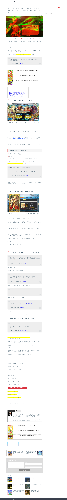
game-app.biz (11, 2)
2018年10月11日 (24, 263)
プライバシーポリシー (10, 499)
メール (26, 465)
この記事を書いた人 (12, 410)
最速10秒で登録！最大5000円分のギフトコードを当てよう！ (27, 425)
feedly (36, 445)
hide (20, 87)
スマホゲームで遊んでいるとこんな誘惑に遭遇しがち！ (27, 75)
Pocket (25, 445)
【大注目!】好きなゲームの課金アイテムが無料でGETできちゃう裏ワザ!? (27, 70)
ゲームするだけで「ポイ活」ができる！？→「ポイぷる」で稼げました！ (27, 80)
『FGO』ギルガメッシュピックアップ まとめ (16, 94)
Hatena (13, 445)
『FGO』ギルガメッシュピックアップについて (16, 90)
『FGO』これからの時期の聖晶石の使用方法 (16, 92)
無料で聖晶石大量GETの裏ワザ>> (17, 387)
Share (25, 442)
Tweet (13, 442)
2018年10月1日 (26, 175)
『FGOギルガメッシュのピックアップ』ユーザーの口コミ (18, 93)
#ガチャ (24, 303)
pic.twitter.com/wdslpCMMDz (15, 304)
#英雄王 (27, 303)
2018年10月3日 (23, 330)
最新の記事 (18, 410)
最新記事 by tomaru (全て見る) (16, 96)
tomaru (12, 95)
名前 (26, 462)
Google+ (36, 442)
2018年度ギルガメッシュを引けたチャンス (17, 91)
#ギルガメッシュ (31, 303)
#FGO (21, 303)
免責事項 (15, 499)
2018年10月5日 (21, 63)
